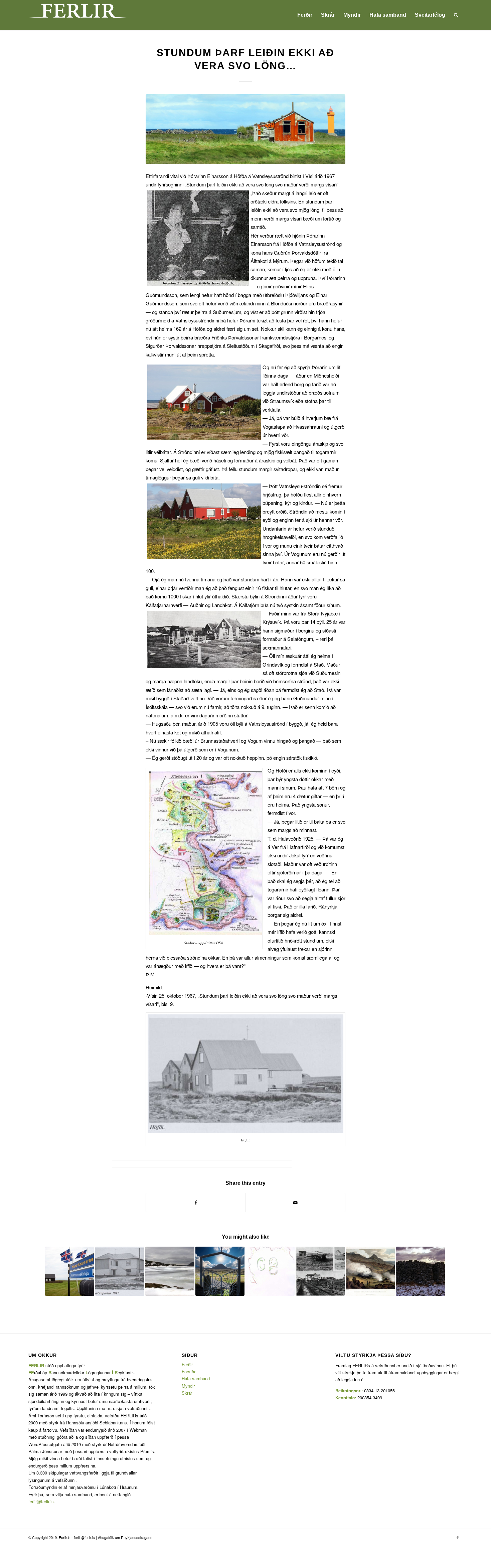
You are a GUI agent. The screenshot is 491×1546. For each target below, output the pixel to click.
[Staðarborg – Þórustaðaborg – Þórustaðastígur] (420, 1271)
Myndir (188, 1386)
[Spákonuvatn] (169, 1271)
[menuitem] (305, 15)
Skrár (187, 1393)
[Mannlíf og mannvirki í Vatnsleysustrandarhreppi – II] (119, 1271)
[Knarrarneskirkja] (69, 1271)
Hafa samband (196, 1378)
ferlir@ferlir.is (41, 1501)
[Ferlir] (78, 15)
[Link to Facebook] (458, 1537)
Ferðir (187, 1364)
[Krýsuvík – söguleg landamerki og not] (370, 1271)
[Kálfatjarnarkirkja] (219, 1271)
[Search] (456, 15)
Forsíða (189, 1371)
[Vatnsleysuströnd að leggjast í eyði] (320, 1271)
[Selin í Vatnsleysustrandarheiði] (270, 1271)
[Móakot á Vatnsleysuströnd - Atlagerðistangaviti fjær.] (245, 129)
